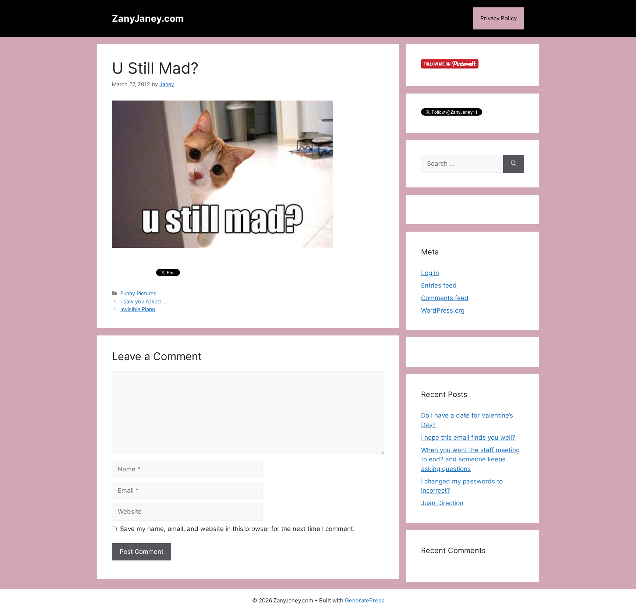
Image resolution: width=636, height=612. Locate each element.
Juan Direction (442, 503)
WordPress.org (442, 310)
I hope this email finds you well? (468, 437)
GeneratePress (364, 600)
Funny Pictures (138, 293)
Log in (430, 273)
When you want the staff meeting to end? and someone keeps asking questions (470, 459)
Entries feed (439, 285)
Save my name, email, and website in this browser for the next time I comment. (237, 528)
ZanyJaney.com (148, 18)
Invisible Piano (137, 309)
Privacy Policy (498, 18)
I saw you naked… (142, 301)
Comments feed (445, 298)
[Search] (513, 164)
